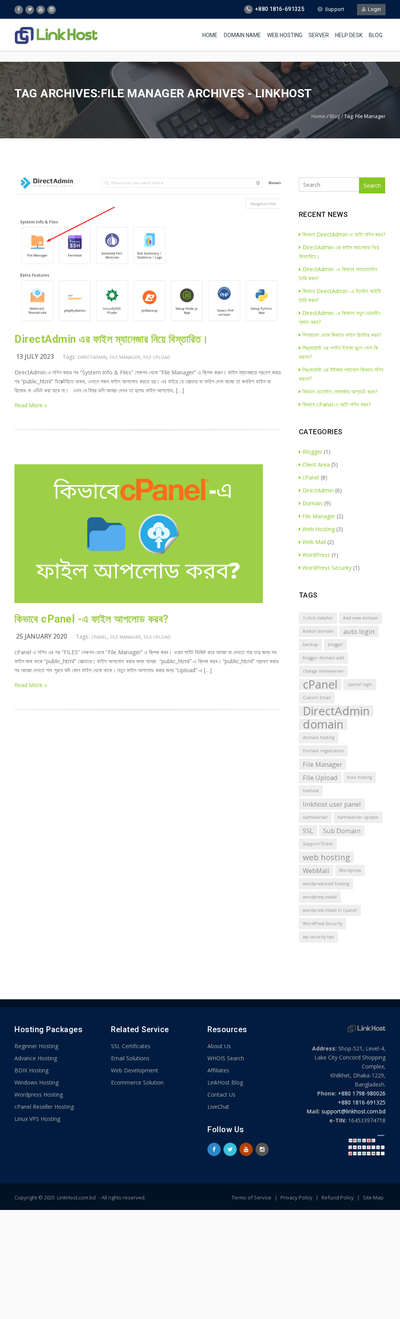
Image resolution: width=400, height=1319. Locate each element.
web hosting (326, 857)
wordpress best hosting (326, 883)
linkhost (311, 790)
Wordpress (350, 870)
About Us (219, 1046)
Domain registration (323, 750)
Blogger (312, 451)
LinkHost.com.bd (76, 1197)
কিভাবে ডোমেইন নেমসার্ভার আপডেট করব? (339, 391)
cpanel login (359, 684)
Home (210, 35)
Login (373, 9)
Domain (312, 503)
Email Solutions (130, 1058)
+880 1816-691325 (362, 1102)
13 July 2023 (35, 356)
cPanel (99, 637)
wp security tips (318, 937)
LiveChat (218, 1106)
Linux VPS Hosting (37, 1118)
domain (323, 724)
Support (334, 9)
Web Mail (314, 542)
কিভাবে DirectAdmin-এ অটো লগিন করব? (343, 234)
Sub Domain (342, 830)
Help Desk (348, 35)
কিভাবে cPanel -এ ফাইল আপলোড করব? (91, 619)
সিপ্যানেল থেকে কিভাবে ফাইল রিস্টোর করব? (341, 334)
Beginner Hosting (36, 1046)
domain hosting (318, 737)
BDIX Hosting (31, 1070)
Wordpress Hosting (38, 1094)
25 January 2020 (41, 636)
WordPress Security (327, 567)
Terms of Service (252, 1197)
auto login (359, 631)
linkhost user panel (332, 804)
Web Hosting (284, 35)
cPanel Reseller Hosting (44, 1106)
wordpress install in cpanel (330, 910)
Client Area (316, 464)
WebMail (316, 870)
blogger (335, 644)
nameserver (315, 817)
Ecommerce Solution (137, 1082)
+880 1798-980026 (362, 1093)
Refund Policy (338, 1197)
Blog (375, 35)
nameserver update (358, 817)
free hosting (359, 777)
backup (310, 644)
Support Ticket (318, 844)
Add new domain (360, 618)
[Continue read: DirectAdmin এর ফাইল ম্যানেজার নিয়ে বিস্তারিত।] (147, 321)
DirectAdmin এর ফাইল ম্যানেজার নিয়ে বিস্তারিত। (111, 339)
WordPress (316, 554)
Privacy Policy (297, 1197)
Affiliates (218, 1070)
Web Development (134, 1070)
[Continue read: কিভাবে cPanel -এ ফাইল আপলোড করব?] (138, 601)
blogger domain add (323, 657)
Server (319, 35)
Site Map (373, 1197)
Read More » (30, 405)
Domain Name (242, 35)
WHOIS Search (225, 1058)
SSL (308, 830)
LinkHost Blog (225, 1082)
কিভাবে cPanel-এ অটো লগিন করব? (336, 404)
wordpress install (320, 897)
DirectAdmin (92, 357)
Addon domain (318, 631)
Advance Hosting (35, 1058)
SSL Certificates (130, 1046)
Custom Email (317, 697)
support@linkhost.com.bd (353, 1111)
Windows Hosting (36, 1082)
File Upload (156, 357)
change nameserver (323, 671)
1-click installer (318, 618)
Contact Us (221, 1094)
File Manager (125, 357)
